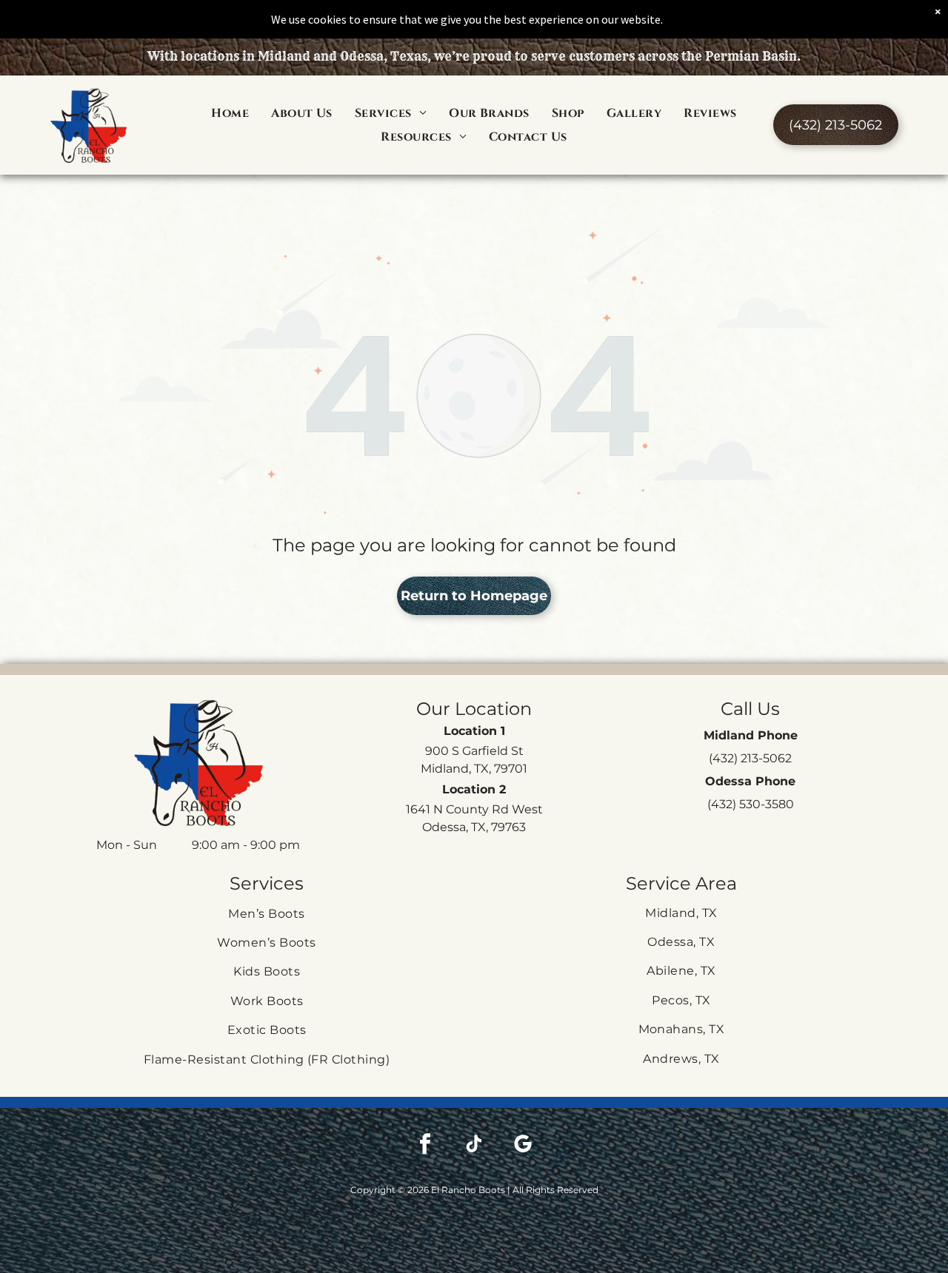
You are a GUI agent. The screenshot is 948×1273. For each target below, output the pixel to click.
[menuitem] (230, 112)
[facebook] (425, 1145)
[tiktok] (474, 1145)
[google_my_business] (523, 1145)
